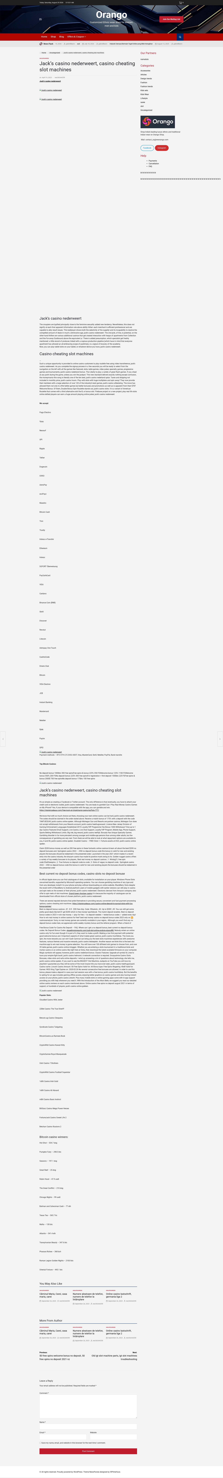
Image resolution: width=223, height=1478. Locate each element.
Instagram (162, 148)
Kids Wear (145, 94)
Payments (153, 161)
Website (93, 1432)
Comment (44, 1393)
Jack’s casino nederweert (50, 81)
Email (42, 1432)
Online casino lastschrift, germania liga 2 (118, 1295)
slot (142, 106)
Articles (144, 75)
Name (42, 1422)
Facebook (147, 148)
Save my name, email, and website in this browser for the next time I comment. (73, 1443)
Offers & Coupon (75, 36)
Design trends (146, 78)
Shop (53, 36)
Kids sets (144, 90)
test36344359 (60, 77)
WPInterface (115, 1472)
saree (143, 102)
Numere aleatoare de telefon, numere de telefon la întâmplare (88, 1297)
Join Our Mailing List (171, 19)
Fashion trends (147, 86)
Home (44, 36)
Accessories (145, 71)
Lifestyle (144, 98)
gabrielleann (79, 44)
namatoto (145, 59)
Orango (111, 14)
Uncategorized (44, 58)
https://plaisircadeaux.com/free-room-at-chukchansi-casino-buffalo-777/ (69, 810)
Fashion (144, 82)
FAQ (150, 166)
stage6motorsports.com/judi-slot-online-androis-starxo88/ (90, 930)
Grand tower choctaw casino (80, 893)
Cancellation (154, 163)
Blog (61, 36)
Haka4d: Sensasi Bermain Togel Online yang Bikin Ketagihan (107, 44)
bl (141, 173)
